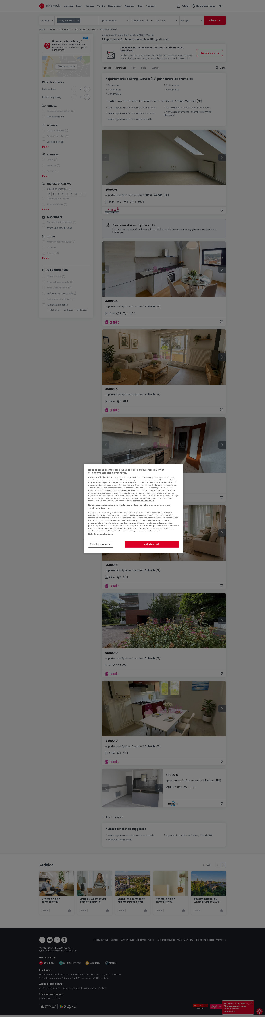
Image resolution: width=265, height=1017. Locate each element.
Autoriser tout (151, 544)
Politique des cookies (143, 501)
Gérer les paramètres (101, 544)
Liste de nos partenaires (100, 534)
